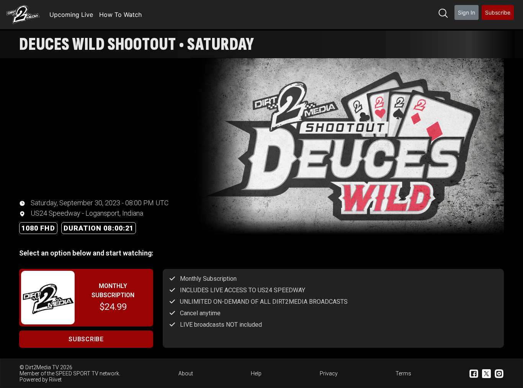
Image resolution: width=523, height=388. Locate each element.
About (185, 373)
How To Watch (120, 14)
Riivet (55, 380)
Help (256, 373)
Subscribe (497, 12)
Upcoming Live (71, 14)
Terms (403, 373)
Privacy (329, 373)
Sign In (466, 12)
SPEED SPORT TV (77, 373)
